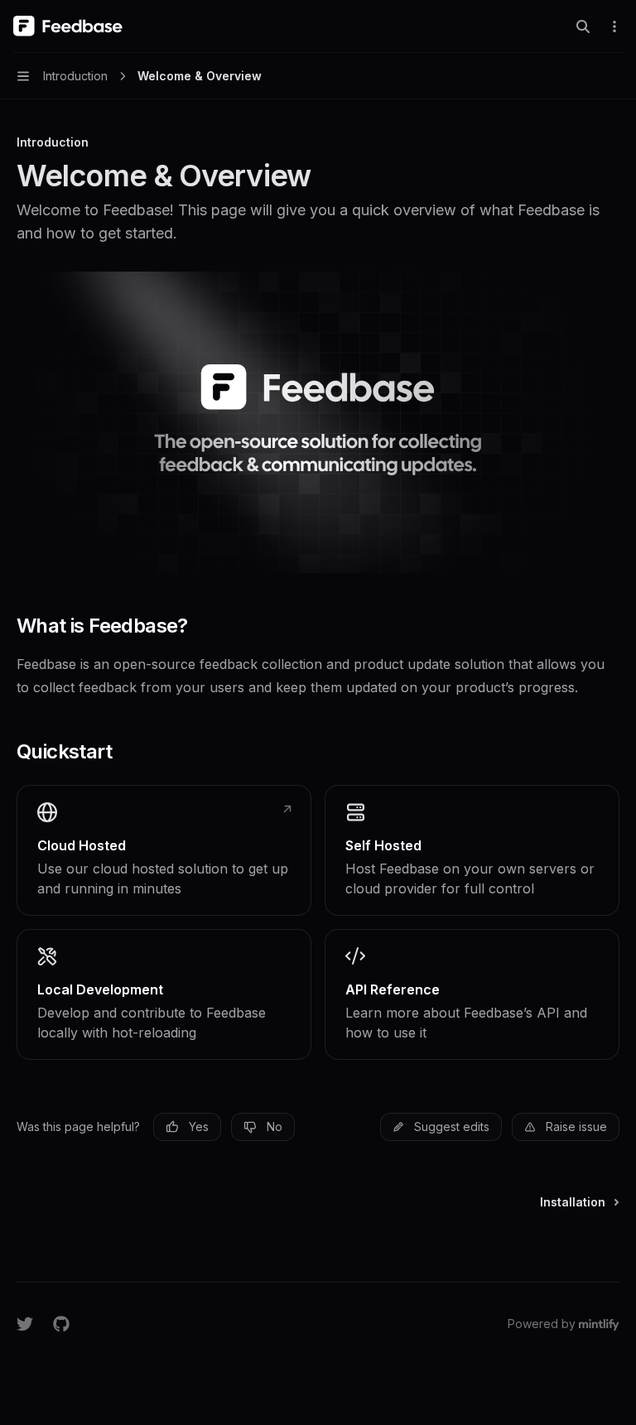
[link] (164, 850)
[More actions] (614, 26)
